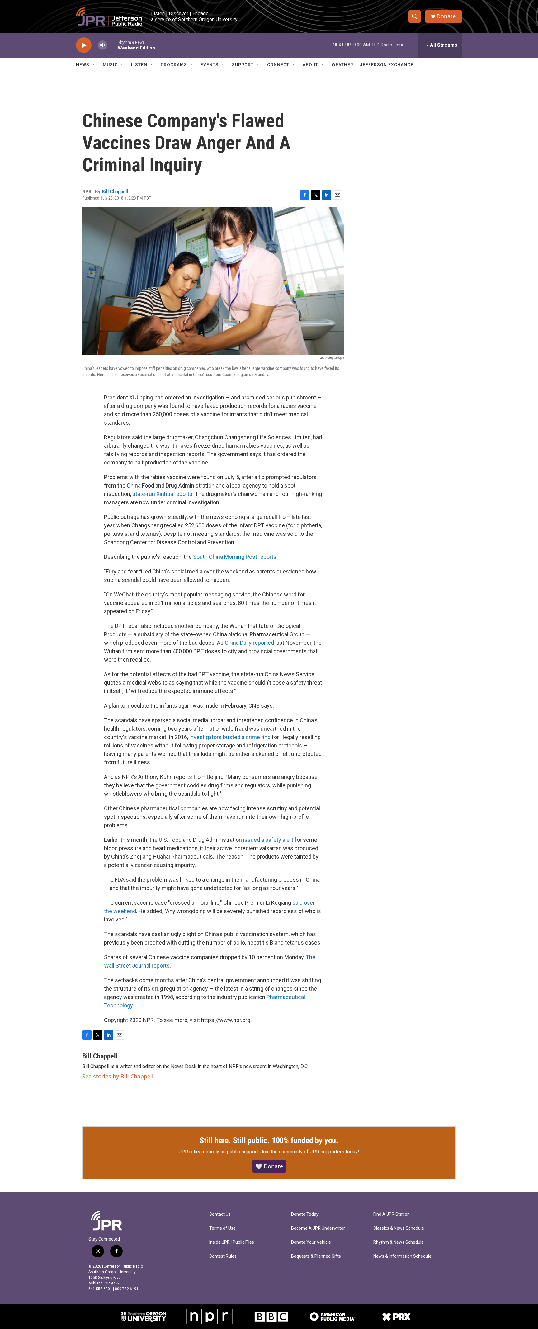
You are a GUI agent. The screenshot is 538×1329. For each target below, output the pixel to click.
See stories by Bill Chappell (117, 1076)
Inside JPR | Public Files (231, 1242)
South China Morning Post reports (234, 557)
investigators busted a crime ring (230, 737)
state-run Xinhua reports (162, 494)
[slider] (112, 45)
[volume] (102, 45)
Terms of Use (222, 1228)
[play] (84, 45)
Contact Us (220, 1214)
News (82, 64)
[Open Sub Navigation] (94, 64)
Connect (278, 64)
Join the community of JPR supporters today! (309, 1152)
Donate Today (305, 1214)
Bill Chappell (115, 191)
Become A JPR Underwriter (318, 1228)
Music (110, 64)
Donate (446, 16)
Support (243, 64)
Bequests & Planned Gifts (316, 1256)
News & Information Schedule (402, 1256)
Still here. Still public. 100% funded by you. (269, 1140)
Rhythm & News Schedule (398, 1242)
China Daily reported (249, 642)
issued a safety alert (268, 840)
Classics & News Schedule (398, 1228)
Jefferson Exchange (386, 64)
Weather (342, 64)
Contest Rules (223, 1256)
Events (210, 64)
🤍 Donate (269, 1166)
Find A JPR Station (391, 1214)
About (310, 64)
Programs (174, 64)
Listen (139, 64)
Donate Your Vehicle (311, 1242)
